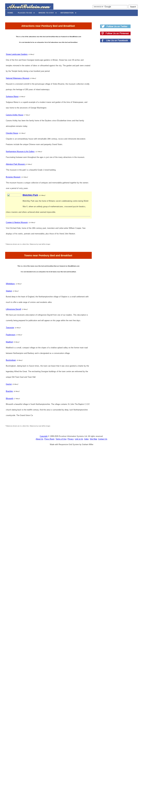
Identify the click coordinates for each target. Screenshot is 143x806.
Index (86, 439)
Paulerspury (11, 335)
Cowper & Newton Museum (17, 222)
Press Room (49, 439)
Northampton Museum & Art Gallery (20, 151)
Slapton (9, 291)
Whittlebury (10, 284)
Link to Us (79, 439)
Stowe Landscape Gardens (17, 54)
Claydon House (12, 133)
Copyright (43, 436)
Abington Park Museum (15, 164)
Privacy (71, 439)
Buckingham (11, 360)
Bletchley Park (30, 195)
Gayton (9, 384)
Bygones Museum (13, 177)
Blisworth (9, 398)
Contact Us (102, 439)
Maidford (9, 342)
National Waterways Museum (17, 78)
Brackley (9, 391)
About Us (39, 439)
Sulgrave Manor (12, 96)
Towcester (10, 328)
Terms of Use (61, 439)
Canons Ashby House (14, 115)
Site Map (93, 439)
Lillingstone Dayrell (13, 309)
